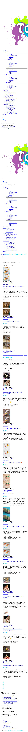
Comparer (5, 284)
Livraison (5, 725)
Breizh (8, 75)
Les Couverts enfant (11, 92)
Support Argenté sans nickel (10, 701)
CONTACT (12, 126)
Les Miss (6, 90)
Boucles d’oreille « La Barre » (13, 665)
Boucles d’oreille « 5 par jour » (13, 526)
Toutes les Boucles (10, 108)
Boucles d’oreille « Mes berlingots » (15, 355)
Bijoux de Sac (7, 96)
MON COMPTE (4, 126)
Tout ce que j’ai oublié (11, 113)
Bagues (11, 54)
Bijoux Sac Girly (10, 103)
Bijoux (5, 50)
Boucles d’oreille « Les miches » (13, 286)
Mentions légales (7, 726)
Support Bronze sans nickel (10, 702)
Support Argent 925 (8, 699)
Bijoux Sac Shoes (10, 99)
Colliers (10, 58)
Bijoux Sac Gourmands (11, 98)
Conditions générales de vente (10, 728)
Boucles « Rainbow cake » (11, 428)
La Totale (6, 104)
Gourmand (9, 59)
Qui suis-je (5, 721)
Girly (7, 67)
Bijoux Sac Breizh (10, 101)
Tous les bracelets (10, 105)
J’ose (7, 52)
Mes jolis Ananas (8, 493)
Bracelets (11, 57)
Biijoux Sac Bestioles (11, 100)
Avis (4, 114)
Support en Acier (7, 703)
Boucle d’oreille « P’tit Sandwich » (14, 561)
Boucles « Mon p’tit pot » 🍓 (12, 462)
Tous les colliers (10, 107)
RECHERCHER (4, 128)
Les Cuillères (9, 94)
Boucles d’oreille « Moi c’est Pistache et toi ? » (12, 393)
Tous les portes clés (11, 112)
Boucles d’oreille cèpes (11, 321)
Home (3, 254)
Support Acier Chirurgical (9, 698)
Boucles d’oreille (13, 55)
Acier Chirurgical (7, 697)
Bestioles (8, 82)
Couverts (6, 91)
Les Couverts (9, 95)
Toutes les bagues (10, 110)
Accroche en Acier (7, 696)
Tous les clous (9, 109)
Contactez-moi (7, 723)
